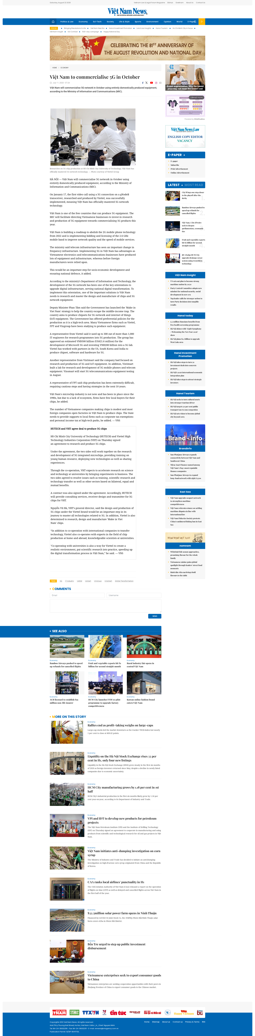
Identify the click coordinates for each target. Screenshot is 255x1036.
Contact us (178, 1022)
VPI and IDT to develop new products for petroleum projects (122, 820)
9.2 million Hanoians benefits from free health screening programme (185, 323)
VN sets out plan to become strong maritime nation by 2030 (184, 283)
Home (54, 68)
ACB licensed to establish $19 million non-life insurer (64, 701)
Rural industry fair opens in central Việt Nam (140, 665)
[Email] (160, 83)
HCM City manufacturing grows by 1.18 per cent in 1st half (123, 789)
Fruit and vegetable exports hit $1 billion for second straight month (104, 665)
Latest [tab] (174, 185)
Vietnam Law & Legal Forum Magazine (149, 2)
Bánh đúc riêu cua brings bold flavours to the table (183, 574)
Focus (54, 28)
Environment (152, 21)
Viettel (79, 581)
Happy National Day (112, 32)
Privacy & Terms (192, 1022)
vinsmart (108, 581)
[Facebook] (142, 83)
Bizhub (170, 2)
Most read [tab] (194, 185)
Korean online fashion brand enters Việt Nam (141, 701)
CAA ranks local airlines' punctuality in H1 (116, 882)
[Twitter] (146, 83)
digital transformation (124, 581)
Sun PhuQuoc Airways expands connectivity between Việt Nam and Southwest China (185, 457)
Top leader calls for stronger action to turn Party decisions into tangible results (186, 301)
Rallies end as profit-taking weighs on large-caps (120, 725)
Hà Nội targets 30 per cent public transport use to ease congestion (184, 408)
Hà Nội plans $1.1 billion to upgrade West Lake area (185, 340)
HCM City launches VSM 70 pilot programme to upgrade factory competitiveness (104, 702)
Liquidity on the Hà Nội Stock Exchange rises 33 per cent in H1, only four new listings (122, 758)
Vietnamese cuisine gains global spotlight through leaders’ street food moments (186, 565)
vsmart (88, 581)
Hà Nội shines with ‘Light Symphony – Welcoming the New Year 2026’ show (185, 331)
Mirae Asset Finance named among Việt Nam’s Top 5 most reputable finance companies (185, 468)
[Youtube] (151, 83)
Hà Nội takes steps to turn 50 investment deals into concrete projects (183, 365)
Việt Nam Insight (56, 32)
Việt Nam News (127, 12)
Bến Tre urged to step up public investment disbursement (116, 946)
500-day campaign (90, 32)
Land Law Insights (144, 28)
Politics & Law (66, 21)
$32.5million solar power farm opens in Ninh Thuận (122, 913)
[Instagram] (156, 83)
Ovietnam (180, 2)
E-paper (175, 155)
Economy (83, 21)
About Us (189, 2)
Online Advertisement (180, 172)
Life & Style (124, 21)
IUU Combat (73, 32)
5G (61, 581)
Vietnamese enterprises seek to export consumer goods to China (124, 977)
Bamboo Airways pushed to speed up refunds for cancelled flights (66, 665)
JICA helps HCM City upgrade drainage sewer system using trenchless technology (192, 259)
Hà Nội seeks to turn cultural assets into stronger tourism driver (185, 401)
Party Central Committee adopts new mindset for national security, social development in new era (186, 291)
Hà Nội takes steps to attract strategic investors (186, 381)
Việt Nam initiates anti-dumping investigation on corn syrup (124, 853)
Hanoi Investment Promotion (120, 28)
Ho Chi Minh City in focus (183, 28)
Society (110, 21)
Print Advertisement (179, 169)
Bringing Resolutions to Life (75, 28)
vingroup (98, 581)
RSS (203, 1022)
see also (59, 631)
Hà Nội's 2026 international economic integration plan (186, 374)
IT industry (69, 581)
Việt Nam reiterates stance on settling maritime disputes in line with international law (186, 511)
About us (166, 1022)
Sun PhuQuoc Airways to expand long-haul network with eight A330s (185, 476)
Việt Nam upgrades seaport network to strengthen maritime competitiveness (185, 501)
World (179, 21)
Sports (138, 21)
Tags (53, 581)
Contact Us (200, 2)
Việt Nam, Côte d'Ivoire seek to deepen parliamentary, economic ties (192, 227)
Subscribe (175, 165)
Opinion (167, 21)
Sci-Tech (97, 21)
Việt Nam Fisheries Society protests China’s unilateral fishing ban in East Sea (186, 521)
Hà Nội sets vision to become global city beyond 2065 (185, 415)
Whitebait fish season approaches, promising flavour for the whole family (184, 555)
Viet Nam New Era (97, 28)
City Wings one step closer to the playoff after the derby (193, 195)
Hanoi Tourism (162, 28)
